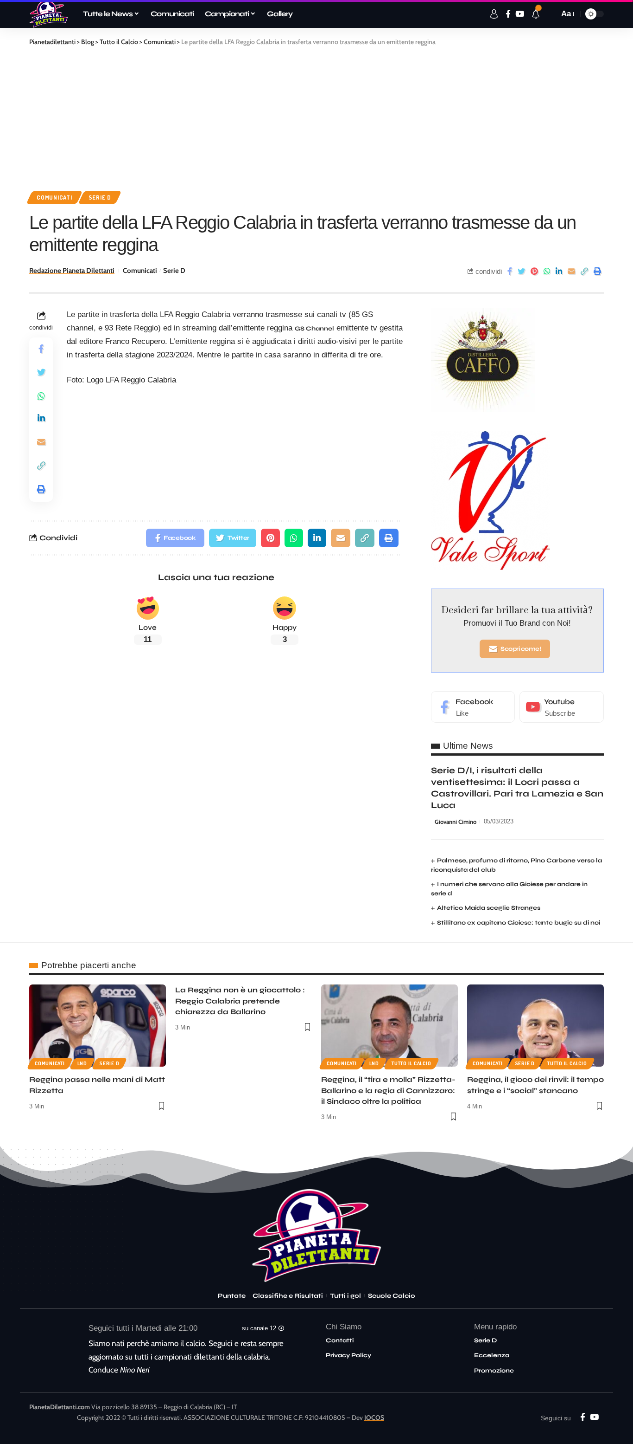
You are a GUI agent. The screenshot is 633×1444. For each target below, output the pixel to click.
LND (82, 1063)
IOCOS (374, 1417)
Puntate (232, 1296)
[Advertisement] (316, 116)
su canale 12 (259, 1328)
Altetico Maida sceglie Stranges (488, 908)
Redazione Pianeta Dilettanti (71, 270)
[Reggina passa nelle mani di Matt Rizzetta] (97, 1025)
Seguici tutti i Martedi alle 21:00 (143, 1328)
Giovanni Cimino (455, 821)
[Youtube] (561, 707)
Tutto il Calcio (411, 1063)
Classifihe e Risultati (288, 1296)
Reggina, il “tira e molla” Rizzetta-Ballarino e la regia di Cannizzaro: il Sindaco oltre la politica (388, 1090)
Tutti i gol (345, 1296)
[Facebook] (473, 707)
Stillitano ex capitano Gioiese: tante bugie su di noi (518, 922)
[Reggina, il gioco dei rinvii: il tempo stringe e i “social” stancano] (535, 1025)
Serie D (100, 197)
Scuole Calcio (391, 1296)
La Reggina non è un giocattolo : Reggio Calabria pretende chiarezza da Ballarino (240, 1000)
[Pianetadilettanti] (48, 14)
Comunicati (54, 197)
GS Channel (314, 328)
